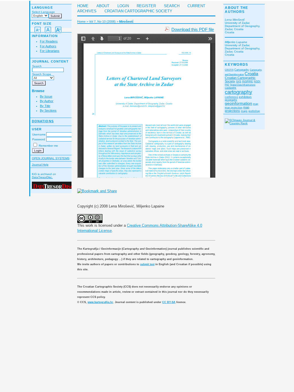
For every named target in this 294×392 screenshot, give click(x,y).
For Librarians (49, 51)
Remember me (48, 145)
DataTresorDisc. (42, 177)
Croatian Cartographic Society (138, 11)
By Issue (46, 96)
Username (39, 134)
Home (82, 6)
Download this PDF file (192, 29)
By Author (46, 101)
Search (37, 66)
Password (38, 139)
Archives (86, 11)
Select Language (43, 11)
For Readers (49, 41)
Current (196, 6)
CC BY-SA (168, 302)
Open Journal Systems (50, 158)
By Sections (48, 110)
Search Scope (41, 74)
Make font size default (48, 29)
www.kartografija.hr (100, 302)
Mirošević (126, 21)
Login (123, 6)
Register (146, 6)
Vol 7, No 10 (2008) (102, 21)
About (102, 6)
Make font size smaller (37, 29)
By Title (45, 106)
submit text (147, 264)
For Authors (48, 46)
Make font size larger (58, 29)
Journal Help (40, 164)
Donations (43, 121)
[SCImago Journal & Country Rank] (244, 123)
